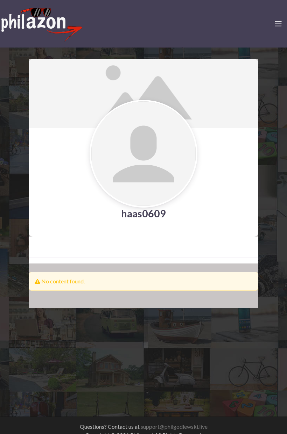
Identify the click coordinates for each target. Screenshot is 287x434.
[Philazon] (41, 23)
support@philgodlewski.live (174, 426)
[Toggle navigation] (278, 23)
